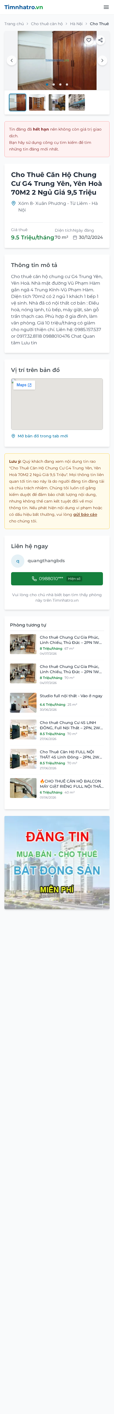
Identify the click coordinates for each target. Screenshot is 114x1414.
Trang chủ (14, 23)
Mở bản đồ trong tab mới (43, 436)
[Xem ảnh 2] (53, 84)
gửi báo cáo (85, 514)
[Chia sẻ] (100, 40)
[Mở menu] (106, 7)
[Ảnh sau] (102, 60)
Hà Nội (76, 23)
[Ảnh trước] (12, 60)
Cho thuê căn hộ (47, 23)
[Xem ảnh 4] (67, 84)
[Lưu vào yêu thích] (89, 40)
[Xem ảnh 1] (47, 84)
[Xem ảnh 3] (60, 84)
